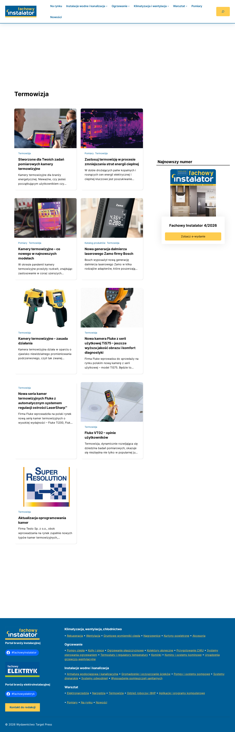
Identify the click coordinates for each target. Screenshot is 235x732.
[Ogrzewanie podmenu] (129, 6)
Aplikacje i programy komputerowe (182, 693)
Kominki (156, 655)
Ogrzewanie (115, 650)
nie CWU (198, 650)
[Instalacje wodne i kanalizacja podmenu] (107, 6)
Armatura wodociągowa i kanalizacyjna (92, 674)
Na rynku (87, 702)
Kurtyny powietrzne (176, 635)
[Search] (223, 11)
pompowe (203, 674)
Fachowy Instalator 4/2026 (193, 225)
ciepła (81, 650)
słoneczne (166, 650)
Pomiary (89, 153)
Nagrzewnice (152, 635)
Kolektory (153, 650)
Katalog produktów (95, 243)
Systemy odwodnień (94, 678)
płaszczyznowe (134, 650)
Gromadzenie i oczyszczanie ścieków (145, 674)
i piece (99, 650)
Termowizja (24, 153)
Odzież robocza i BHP (141, 693)
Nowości (101, 702)
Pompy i (179, 674)
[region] (117, 53)
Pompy (72, 650)
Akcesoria (199, 635)
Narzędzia (98, 693)
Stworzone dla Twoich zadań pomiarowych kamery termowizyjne (41, 164)
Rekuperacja (75, 635)
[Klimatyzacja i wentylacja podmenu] (168, 6)
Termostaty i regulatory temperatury (124, 655)
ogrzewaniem (88, 655)
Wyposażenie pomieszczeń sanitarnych (136, 678)
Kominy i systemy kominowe (183, 655)
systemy (191, 674)
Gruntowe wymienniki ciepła (122, 635)
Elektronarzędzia (78, 693)
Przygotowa (184, 650)
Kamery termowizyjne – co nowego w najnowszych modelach (39, 253)
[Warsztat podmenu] (186, 6)
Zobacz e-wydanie (193, 236)
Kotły (91, 650)
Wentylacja (93, 635)
